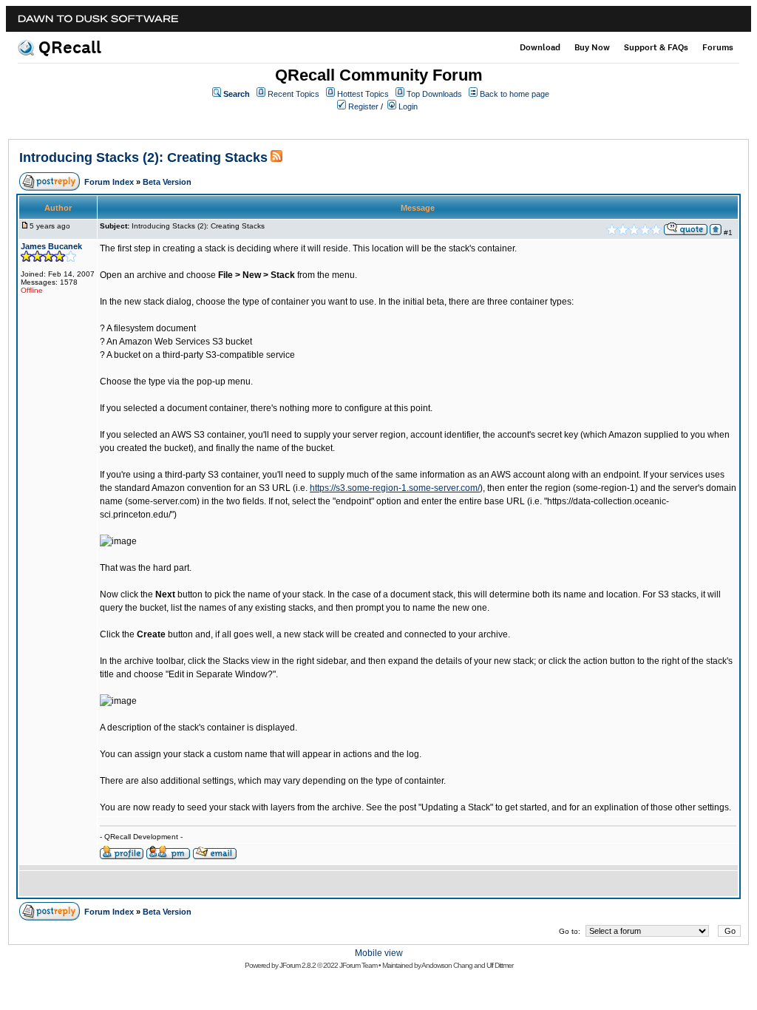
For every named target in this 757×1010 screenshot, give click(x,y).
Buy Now (592, 47)
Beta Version (167, 181)
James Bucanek (51, 246)
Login (408, 106)
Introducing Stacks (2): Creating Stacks (143, 157)
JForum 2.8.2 (297, 965)
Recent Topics (293, 93)
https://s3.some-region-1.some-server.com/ (395, 488)
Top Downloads (434, 93)
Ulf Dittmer (499, 965)
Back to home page (514, 93)
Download (540, 47)
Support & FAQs (656, 47)
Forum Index (109, 181)
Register (363, 106)
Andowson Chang (446, 965)
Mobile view (379, 953)
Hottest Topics (363, 93)
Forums (717, 47)
